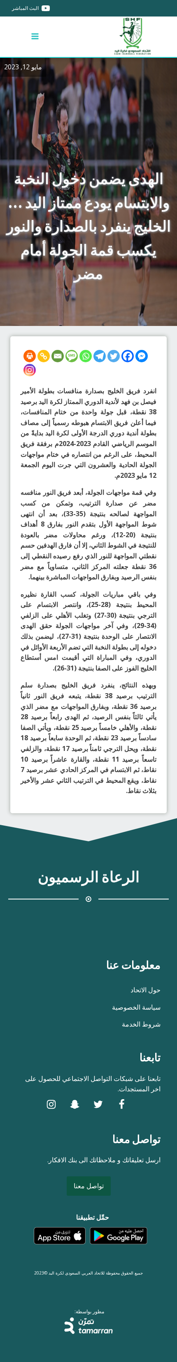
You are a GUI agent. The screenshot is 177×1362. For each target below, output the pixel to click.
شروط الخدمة (141, 1024)
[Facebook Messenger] (141, 356)
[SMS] (71, 356)
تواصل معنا (89, 1185)
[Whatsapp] (85, 356)
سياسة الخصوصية (136, 1007)
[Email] (57, 356)
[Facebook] (127, 356)
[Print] (29, 356)
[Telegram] (99, 356)
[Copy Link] (43, 356)
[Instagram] (29, 370)
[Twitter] (113, 356)
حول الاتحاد (145, 989)
